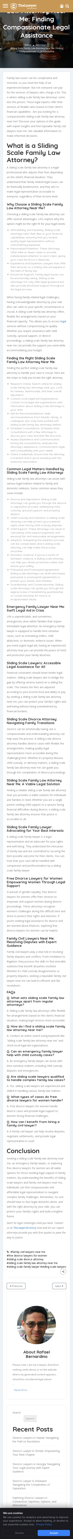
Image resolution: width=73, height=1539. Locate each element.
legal (63, 321)
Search (17, 1412)
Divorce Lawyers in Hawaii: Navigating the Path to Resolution (36, 1439)
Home (28, 44)
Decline (19, 1532)
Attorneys (41, 44)
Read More (20, 1390)
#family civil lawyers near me (27, 1252)
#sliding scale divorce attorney (25, 1259)
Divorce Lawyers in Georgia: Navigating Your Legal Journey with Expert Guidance (36, 1467)
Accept (54, 1532)
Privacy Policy (44, 1524)
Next (58, 1286)
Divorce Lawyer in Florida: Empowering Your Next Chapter (36, 1452)
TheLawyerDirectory (24, 1227)
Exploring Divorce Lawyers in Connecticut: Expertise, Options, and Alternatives (34, 1501)
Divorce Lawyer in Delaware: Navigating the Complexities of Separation (31, 1484)
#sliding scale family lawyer (23, 1266)
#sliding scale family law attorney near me (32, 1263)
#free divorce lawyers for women (27, 1255)
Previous (16, 1286)
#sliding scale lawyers (53, 1266)
